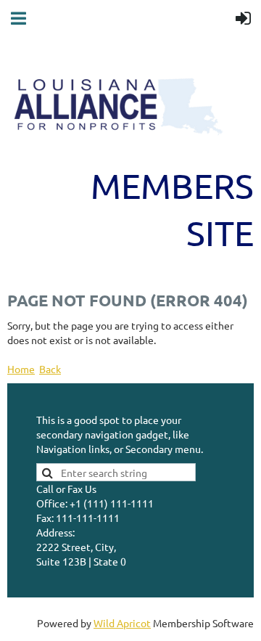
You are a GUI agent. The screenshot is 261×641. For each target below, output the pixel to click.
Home (21, 368)
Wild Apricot (122, 622)
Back (50, 368)
